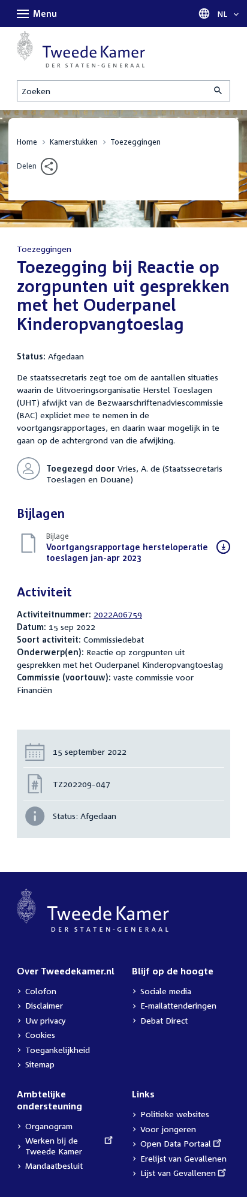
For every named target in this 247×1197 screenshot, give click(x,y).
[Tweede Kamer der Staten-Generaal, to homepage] (81, 49)
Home (27, 141)
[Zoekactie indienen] (219, 90)
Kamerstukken (74, 141)
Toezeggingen (135, 141)
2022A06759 (118, 614)
